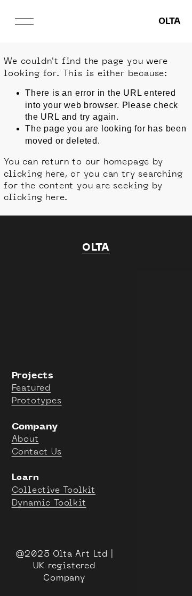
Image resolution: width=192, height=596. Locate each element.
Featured (31, 387)
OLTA (169, 21)
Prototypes (37, 400)
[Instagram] (66, 276)
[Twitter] (42, 276)
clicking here (34, 173)
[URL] (91, 276)
